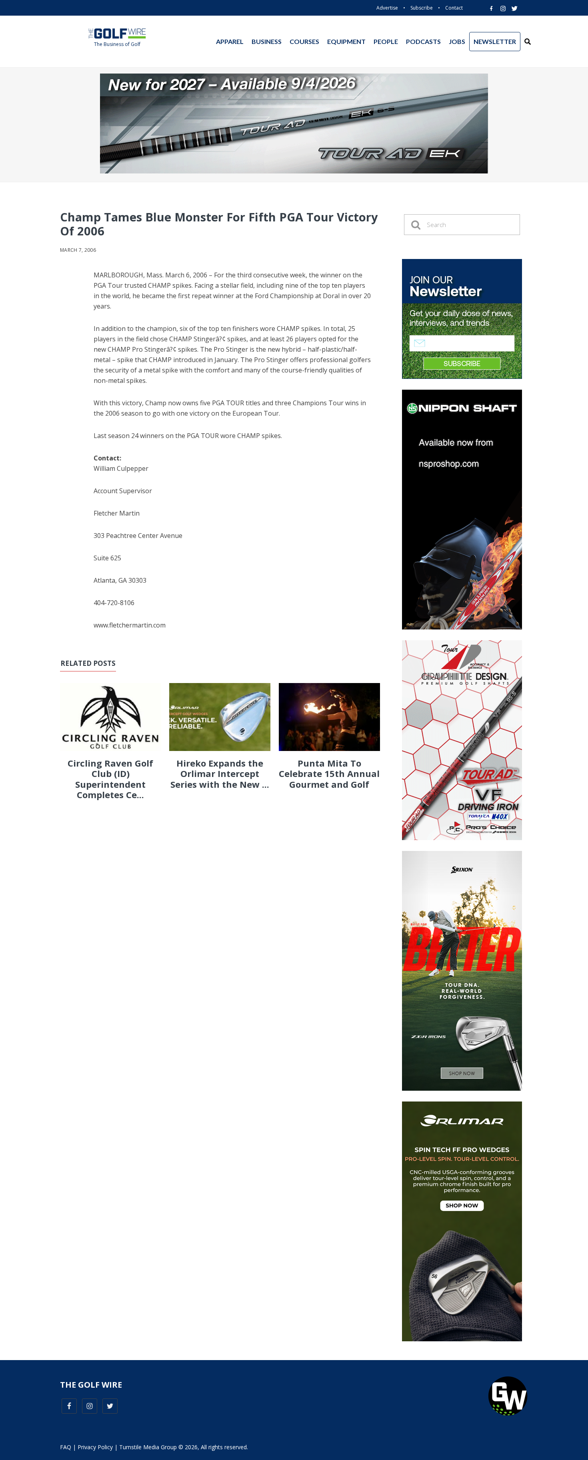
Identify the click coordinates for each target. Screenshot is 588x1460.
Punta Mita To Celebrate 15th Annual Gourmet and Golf (329, 773)
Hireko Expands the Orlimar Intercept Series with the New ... (219, 773)
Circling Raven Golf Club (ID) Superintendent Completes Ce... (110, 779)
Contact (454, 7)
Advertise (387, 7)
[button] (527, 41)
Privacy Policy (95, 1447)
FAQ (65, 1447)
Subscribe (421, 7)
